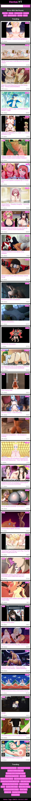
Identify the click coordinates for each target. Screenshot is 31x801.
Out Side (22, 776)
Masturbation (12, 15)
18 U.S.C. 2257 (23, 799)
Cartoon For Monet (24, 768)
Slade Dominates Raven (8, 768)
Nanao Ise (8, 792)
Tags (10, 799)
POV (5, 15)
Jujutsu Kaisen (24, 784)
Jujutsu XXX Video (12, 787)
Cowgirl (26, 13)
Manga (11, 13)
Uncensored (18, 13)
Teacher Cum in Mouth (19, 792)
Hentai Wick (15, 795)
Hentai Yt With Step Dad (15, 770)
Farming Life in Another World (15, 773)
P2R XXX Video (25, 781)
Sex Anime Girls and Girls (22, 778)
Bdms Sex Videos (24, 787)
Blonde (20, 15)
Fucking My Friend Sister (10, 784)
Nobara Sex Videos (7, 778)
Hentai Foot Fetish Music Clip (10, 781)
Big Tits (5, 13)
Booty (25, 15)
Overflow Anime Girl (12, 776)
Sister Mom (23, 789)
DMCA (15, 799)
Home (5, 799)
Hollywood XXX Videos (11, 789)
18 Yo (3, 787)
